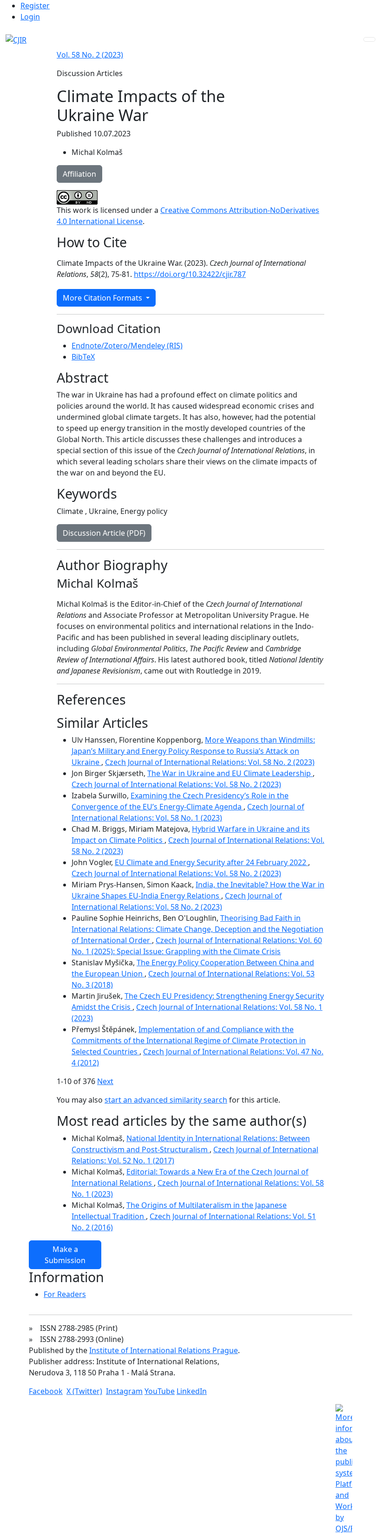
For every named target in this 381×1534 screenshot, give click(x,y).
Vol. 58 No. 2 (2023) (90, 55)
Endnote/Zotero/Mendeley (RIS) (127, 345)
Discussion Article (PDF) (104, 533)
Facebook (46, 1391)
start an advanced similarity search (166, 1100)
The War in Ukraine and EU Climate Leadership (230, 773)
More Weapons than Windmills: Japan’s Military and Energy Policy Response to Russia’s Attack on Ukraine (193, 751)
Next (105, 1081)
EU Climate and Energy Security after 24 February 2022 (211, 862)
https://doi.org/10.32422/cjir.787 (190, 274)
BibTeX (83, 357)
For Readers (65, 1294)
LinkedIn (192, 1391)
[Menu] (369, 39)
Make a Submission (65, 1254)
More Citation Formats (103, 298)
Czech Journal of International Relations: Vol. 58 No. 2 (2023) (210, 762)
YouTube (160, 1391)
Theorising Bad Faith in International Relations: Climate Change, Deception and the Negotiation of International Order (197, 929)
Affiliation (79, 174)
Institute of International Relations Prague (163, 1350)
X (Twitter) (84, 1391)
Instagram (124, 1391)
